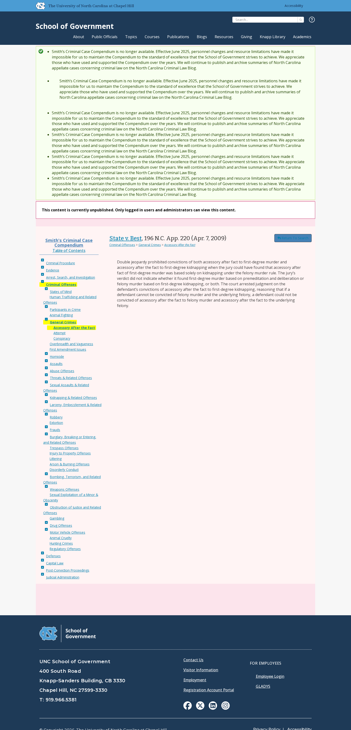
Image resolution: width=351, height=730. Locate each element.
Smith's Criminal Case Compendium (69, 242)
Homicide (57, 356)
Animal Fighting (61, 315)
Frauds (55, 430)
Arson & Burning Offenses (70, 464)
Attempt (59, 333)
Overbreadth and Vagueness (71, 344)
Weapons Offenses (64, 489)
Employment (194, 680)
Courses (152, 36)
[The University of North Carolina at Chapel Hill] (39, 5)
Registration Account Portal (208, 690)
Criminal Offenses (61, 284)
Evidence (52, 270)
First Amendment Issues (68, 349)
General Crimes (63, 322)
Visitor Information (200, 670)
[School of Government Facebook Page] (187, 708)
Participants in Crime (65, 309)
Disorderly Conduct (64, 469)
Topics (131, 36)
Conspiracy (61, 338)
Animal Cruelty (61, 538)
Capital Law (55, 563)
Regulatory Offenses (65, 549)
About (78, 36)
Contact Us (193, 659)
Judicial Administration (62, 577)
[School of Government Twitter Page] (200, 708)
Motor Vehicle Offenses (67, 532)
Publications (178, 36)
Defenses (53, 556)
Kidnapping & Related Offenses (73, 397)
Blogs (202, 36)
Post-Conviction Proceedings (67, 570)
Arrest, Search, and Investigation (70, 277)
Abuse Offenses (62, 371)
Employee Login (270, 676)
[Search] (301, 20)
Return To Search (295, 238)
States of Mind (61, 291)
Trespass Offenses (64, 448)
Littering (56, 458)
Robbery (56, 417)
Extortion (56, 422)
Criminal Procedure (60, 263)
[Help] (312, 20)
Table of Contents (69, 250)
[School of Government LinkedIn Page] (213, 708)
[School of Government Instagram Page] (225, 708)
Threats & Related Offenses (71, 377)
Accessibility (294, 5)
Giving (246, 36)
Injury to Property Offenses (70, 453)
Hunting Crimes (61, 543)
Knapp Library (272, 36)
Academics (302, 36)
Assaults (56, 363)
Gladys (263, 686)
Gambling (57, 518)
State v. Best (125, 238)
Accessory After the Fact (74, 327)
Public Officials (104, 36)
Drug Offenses (61, 525)
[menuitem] (187, 705)
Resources (224, 36)
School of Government (75, 26)
